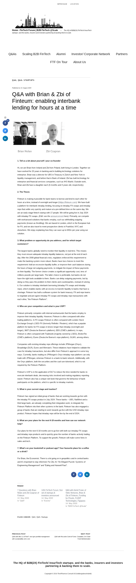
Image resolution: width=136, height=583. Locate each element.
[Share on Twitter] (80, 476)
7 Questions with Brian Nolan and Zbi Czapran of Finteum (28, 492)
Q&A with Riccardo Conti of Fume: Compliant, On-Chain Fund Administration (72, 536)
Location (74, 4)
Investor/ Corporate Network (90, 54)
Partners (122, 54)
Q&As (12, 54)
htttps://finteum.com (67, 202)
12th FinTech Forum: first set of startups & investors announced (52, 492)
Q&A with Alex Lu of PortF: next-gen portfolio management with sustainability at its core (31, 536)
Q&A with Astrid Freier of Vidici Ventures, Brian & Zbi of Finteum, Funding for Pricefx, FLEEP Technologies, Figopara (76, 495)
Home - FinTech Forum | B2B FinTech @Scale (35, 30)
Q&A (14, 80)
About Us (79, 62)
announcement (57, 216)
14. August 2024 (26, 88)
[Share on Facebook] (73, 476)
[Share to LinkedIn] (87, 476)
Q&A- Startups (26, 80)
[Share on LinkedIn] (5, 140)
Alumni (61, 54)
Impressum (62, 4)
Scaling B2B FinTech (36, 54)
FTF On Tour (58, 62)
